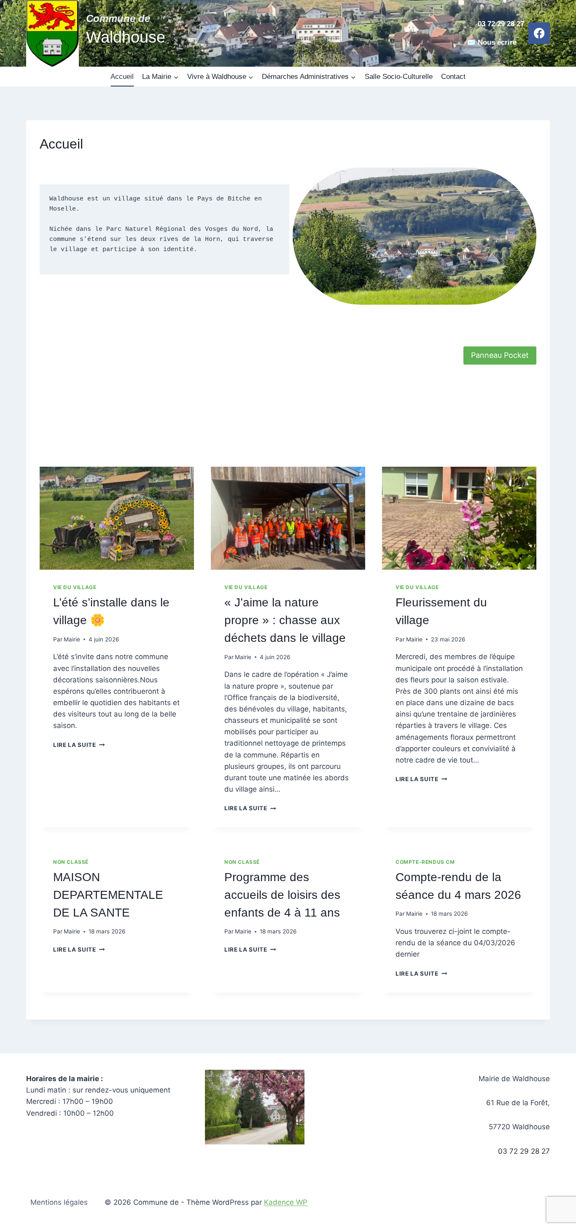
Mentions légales (59, 1202)
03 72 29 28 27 (524, 1151)
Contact (453, 77)
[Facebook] (539, 33)
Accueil (122, 77)
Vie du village (74, 587)
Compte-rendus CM (425, 862)
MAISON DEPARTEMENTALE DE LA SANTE (108, 895)
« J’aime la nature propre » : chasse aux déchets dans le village (285, 620)
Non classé (71, 862)
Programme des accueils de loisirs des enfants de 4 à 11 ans (282, 895)
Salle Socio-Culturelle (399, 77)
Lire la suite (78, 744)
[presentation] (117, 518)
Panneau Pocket (500, 355)
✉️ (471, 42)
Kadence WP (285, 1202)
